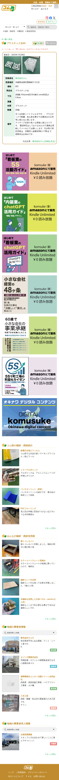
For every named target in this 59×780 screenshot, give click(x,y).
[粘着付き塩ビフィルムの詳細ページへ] (10, 457)
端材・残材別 (9, 31)
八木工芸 (24, 696)
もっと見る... (51, 528)
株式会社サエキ (27, 638)
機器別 (21, 31)
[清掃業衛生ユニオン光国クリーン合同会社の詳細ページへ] (10, 683)
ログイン (51, 22)
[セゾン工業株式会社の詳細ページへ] (13, 664)
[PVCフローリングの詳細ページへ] (10, 515)
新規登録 (41, 22)
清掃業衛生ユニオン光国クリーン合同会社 (38, 677)
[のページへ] (29, 171)
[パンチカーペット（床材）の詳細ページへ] (10, 496)
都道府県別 (31, 31)
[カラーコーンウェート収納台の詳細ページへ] (10, 567)
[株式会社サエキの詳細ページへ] (12, 645)
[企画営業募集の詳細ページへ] (13, 741)
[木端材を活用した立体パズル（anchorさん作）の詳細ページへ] (10, 606)
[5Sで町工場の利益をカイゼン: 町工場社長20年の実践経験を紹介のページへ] (29, 376)
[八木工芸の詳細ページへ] (10, 705)
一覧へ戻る (7, 39)
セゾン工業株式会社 (29, 657)
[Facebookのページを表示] (50, 17)
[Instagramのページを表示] (46, 17)
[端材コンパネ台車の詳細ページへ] (10, 586)
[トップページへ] (28, 767)
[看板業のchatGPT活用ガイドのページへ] (29, 253)
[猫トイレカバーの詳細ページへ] (10, 548)
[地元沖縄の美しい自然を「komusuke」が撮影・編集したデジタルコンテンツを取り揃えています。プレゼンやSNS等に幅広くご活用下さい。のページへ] (29, 417)
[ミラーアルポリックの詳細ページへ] (10, 476)
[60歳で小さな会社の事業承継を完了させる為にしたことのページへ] (29, 335)
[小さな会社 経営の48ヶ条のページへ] (29, 294)
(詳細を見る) (43, 141)
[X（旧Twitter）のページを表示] (54, 17)
